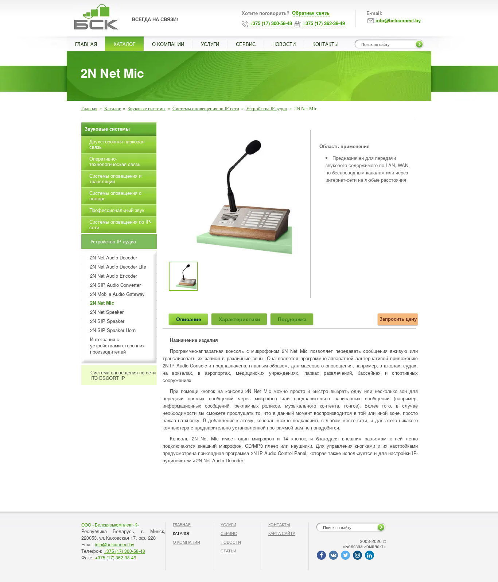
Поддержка (292, 319)
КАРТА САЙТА (281, 533)
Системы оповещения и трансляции (115, 178)
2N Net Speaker (107, 312)
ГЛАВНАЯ (86, 44)
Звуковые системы (147, 108)
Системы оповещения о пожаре (115, 195)
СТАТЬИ (228, 551)
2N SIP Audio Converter (115, 285)
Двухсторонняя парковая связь (116, 144)
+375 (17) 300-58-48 (124, 551)
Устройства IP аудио (266, 108)
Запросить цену (398, 318)
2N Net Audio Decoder (113, 258)
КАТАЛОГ (124, 44)
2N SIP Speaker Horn (113, 330)
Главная (89, 108)
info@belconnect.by (114, 544)
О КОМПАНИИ (168, 44)
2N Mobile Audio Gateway (117, 294)
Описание (188, 319)
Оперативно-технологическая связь (114, 161)
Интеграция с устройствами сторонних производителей (117, 345)
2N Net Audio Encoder (113, 276)
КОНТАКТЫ (325, 44)
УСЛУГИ (210, 44)
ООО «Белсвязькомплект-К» (110, 524)
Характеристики (239, 319)
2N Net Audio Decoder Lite (118, 267)
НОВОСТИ (284, 44)
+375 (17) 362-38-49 (115, 557)
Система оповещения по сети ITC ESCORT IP (123, 375)
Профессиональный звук (116, 210)
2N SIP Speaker (107, 321)
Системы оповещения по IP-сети (205, 108)
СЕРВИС (246, 44)
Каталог (112, 108)
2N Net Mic (102, 303)
